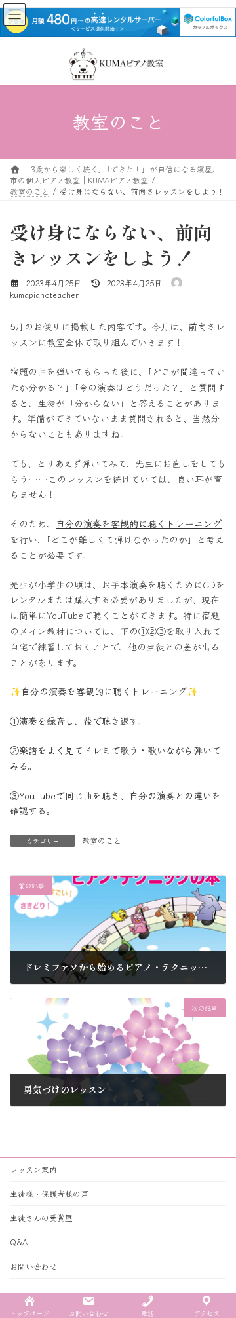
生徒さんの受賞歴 (41, 1217)
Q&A (19, 1241)
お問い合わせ (33, 1265)
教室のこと (101, 840)
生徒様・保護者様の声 (49, 1193)
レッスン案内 (33, 1169)
